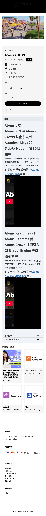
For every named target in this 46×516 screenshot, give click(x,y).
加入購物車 (23, 103)
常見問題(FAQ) (10, 473)
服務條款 (16, 512)
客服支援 (8, 471)
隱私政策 (23, 512)
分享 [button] (9, 110)
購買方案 (8, 82)
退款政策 (30, 512)
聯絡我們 (8, 481)
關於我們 (8, 468)
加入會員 (8, 476)
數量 (6, 93)
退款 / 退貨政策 (10, 478)
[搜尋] (41, 10)
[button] (2, 4)
